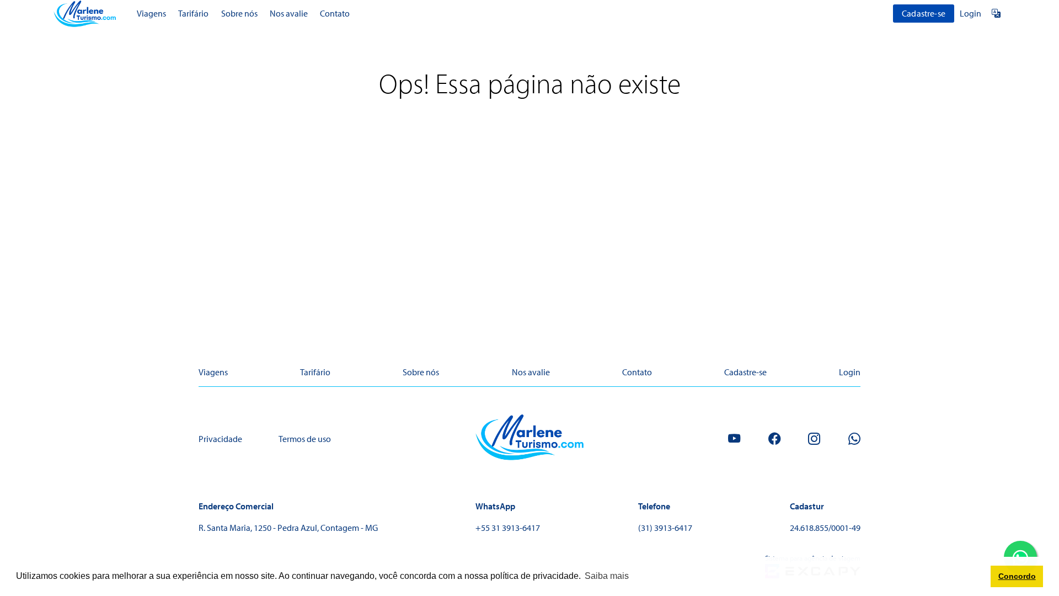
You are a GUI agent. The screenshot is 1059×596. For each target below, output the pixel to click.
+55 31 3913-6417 (507, 527)
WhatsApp (495, 506)
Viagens (151, 13)
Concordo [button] (1017, 576)
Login (970, 13)
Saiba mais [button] (607, 576)
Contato (335, 13)
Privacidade (220, 438)
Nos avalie (289, 13)
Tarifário (193, 13)
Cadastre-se (923, 13)
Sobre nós (239, 13)
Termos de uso (305, 438)
